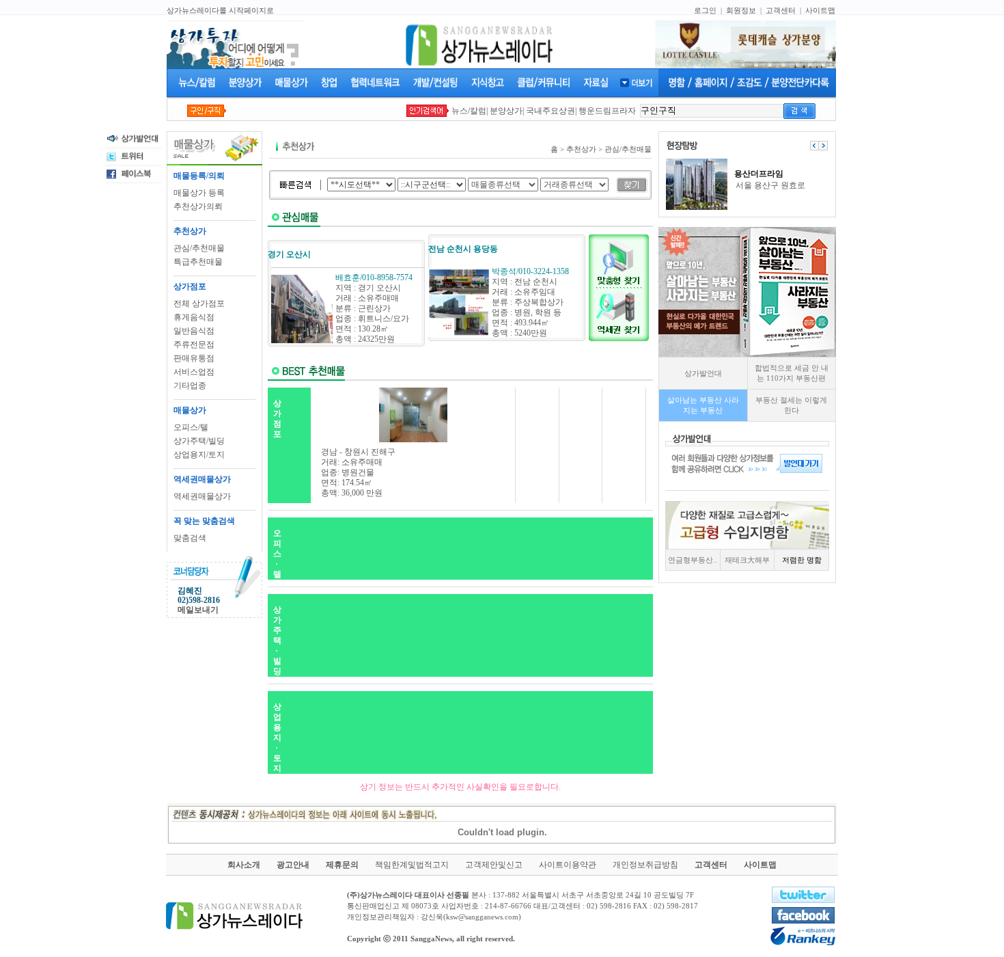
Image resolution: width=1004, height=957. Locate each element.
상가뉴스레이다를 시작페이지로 (220, 10)
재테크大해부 (747, 560)
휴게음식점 (193, 317)
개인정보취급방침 (645, 865)
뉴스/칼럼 (468, 111)
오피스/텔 (190, 427)
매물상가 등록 (199, 193)
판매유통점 (193, 358)
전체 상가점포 (199, 303)
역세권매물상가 (202, 496)
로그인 (705, 10)
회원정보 (741, 10)
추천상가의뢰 (198, 206)
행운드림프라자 (607, 111)
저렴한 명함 (802, 560)
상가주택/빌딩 (199, 441)
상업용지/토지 (199, 454)
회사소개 (243, 865)
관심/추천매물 (199, 248)
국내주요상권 (550, 111)
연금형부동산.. (692, 560)
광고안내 (293, 865)
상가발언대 (703, 373)
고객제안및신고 (493, 865)
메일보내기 (198, 610)
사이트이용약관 (567, 865)
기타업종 (189, 385)
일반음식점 (193, 331)
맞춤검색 (189, 538)
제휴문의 (342, 865)
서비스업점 (193, 372)
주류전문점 (193, 344)
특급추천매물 (198, 262)
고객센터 (781, 10)
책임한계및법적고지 (412, 865)
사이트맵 (820, 10)
